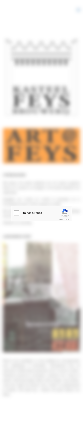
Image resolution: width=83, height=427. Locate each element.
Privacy (61, 219)
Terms (67, 219)
